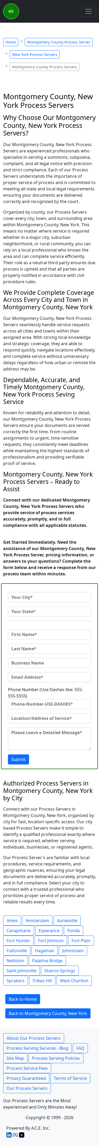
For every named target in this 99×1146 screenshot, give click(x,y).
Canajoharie (19, 930)
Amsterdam (37, 920)
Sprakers (16, 981)
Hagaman (44, 951)
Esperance (49, 930)
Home (11, 42)
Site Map (15, 1058)
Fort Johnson (51, 940)
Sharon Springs (59, 971)
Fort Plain (81, 940)
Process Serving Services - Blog (37, 1048)
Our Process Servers (27, 1088)
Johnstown (73, 951)
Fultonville (17, 951)
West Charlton (74, 981)
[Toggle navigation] (88, 11)
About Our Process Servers (34, 1038)
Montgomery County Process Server (58, 42)
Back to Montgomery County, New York (48, 1013)
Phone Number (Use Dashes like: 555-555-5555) (45, 693)
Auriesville (67, 920)
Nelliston (15, 961)
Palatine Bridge (47, 961)
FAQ (80, 1048)
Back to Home (23, 999)
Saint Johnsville (21, 971)
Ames (12, 920)
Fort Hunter (18, 940)
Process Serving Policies (56, 1058)
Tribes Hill (42, 981)
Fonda (73, 930)
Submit (18, 759)
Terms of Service (70, 1078)
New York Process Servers (34, 54)
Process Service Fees (27, 1068)
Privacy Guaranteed (26, 1078)
